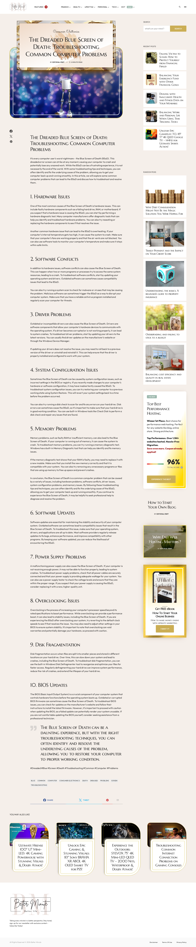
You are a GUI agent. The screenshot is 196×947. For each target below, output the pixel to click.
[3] (151, 98)
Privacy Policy (181, 942)
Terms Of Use (167, 942)
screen (114, 781)
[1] (151, 58)
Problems (104, 781)
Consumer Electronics (66, 31)
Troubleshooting (39, 785)
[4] (151, 116)
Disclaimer (154, 942)
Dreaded (94, 781)
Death (85, 781)
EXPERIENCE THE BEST (161, 479)
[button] (179, 6)
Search (146, 22)
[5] (151, 134)
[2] (151, 79)
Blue (33, 781)
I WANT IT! (164, 629)
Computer (52, 781)
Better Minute (36, 942)
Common (41, 781)
